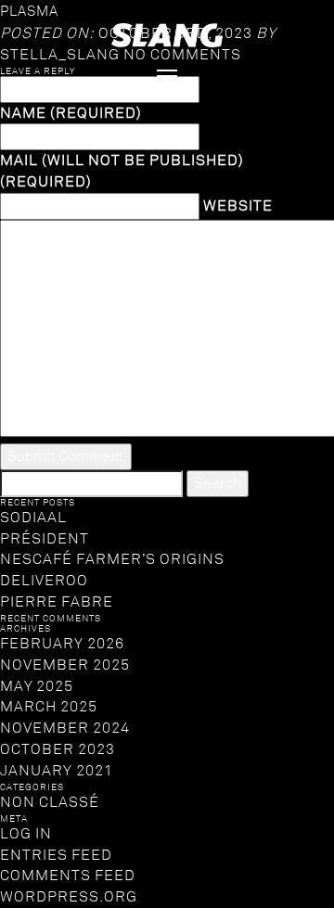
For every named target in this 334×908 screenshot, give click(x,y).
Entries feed (56, 855)
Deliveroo (44, 580)
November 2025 (65, 665)
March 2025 (48, 706)
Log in (26, 834)
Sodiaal (33, 517)
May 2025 (36, 686)
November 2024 (65, 728)
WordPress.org (68, 897)
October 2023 (57, 749)
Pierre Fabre (56, 602)
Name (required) (71, 113)
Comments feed (67, 875)
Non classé (49, 802)
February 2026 (62, 643)
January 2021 (56, 770)
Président (44, 539)
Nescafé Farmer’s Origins (112, 559)
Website (238, 206)
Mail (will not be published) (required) (122, 171)
